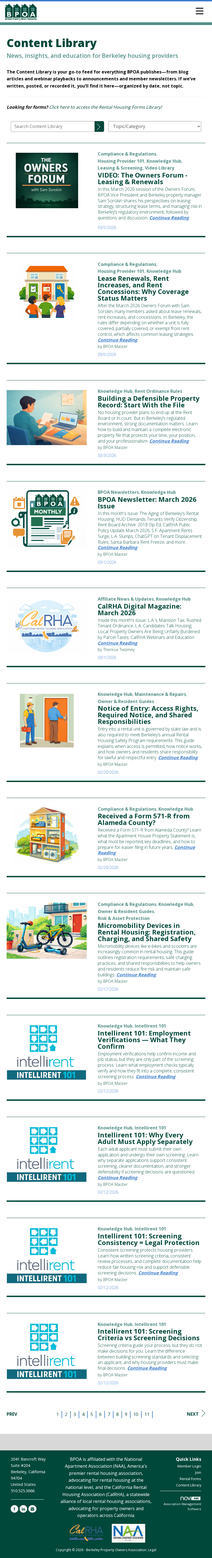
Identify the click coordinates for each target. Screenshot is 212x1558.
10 (135, 1414)
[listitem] (127, 154)
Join (198, 1472)
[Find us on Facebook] (14, 1509)
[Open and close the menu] (122, 11)
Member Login (189, 1466)
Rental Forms (190, 1478)
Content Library (188, 1485)
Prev (12, 1414)
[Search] (99, 126)
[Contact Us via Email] (32, 1509)
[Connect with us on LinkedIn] (23, 1509)
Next (193, 1414)
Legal (152, 1550)
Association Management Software (182, 1506)
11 (146, 1414)
